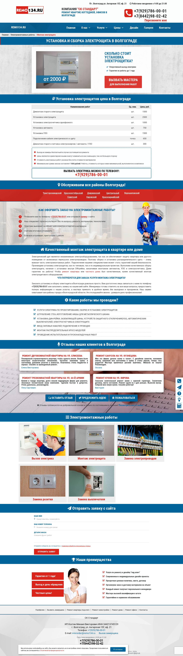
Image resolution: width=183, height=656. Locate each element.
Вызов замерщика (108, 633)
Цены (117, 27)
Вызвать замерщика (55, 610)
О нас (84, 27)
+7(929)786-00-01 (150, 11)
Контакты (164, 27)
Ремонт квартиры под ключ (78, 610)
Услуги (100, 27)
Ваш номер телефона (43, 524)
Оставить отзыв (62, 397)
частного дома (93, 271)
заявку (84, 216)
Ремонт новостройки (100, 610)
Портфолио (40, 610)
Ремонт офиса (131, 610)
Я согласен (117, 649)
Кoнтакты (143, 610)
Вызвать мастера (123, 82)
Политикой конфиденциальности (52, 650)
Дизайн (134, 27)
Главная (70, 27)
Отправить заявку (46, 552)
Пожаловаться (125, 397)
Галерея (148, 27)
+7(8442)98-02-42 (150, 16)
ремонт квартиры (70, 271)
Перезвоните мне (156, 20)
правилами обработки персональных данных (76, 546)
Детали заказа (40, 532)
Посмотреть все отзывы (131, 405)
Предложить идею (93, 397)
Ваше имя (38, 516)
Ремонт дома (117, 610)
